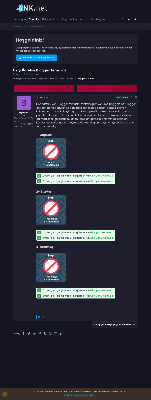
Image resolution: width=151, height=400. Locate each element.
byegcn (18, 74)
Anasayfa (20, 19)
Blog (64, 19)
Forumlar (34, 19)
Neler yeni (48, 19)
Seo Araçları (98, 19)
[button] (57, 19)
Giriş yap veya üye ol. (102, 175)
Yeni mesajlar (19, 26)
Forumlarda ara (36, 26)
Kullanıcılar (76, 19)
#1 (135, 97)
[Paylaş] (131, 97)
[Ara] (135, 19)
